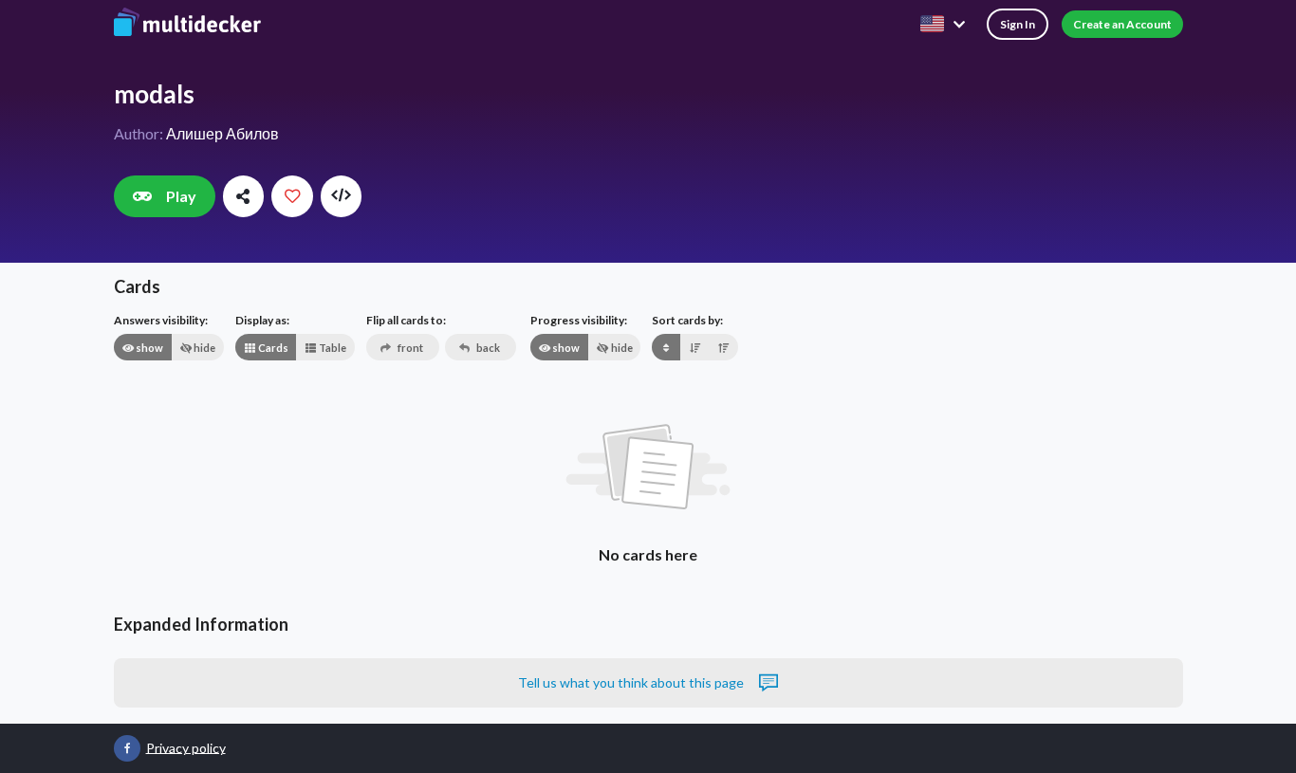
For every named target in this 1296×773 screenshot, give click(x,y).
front (409, 347)
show (148, 347)
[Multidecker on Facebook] (127, 748)
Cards (272, 347)
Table (331, 347)
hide (203, 347)
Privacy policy (186, 747)
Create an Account (1122, 24)
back (487, 347)
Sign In (1017, 24)
